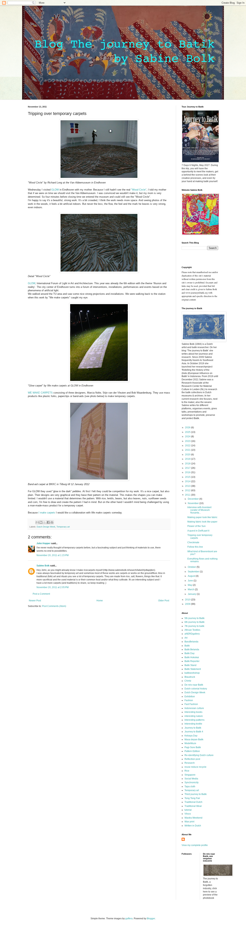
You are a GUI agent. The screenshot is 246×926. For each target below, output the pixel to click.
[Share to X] (45, 522)
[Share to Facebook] (48, 522)
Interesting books (193, 712)
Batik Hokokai (191, 657)
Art (185, 637)
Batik (187, 645)
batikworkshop (192, 673)
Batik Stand (190, 665)
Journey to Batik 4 (193, 731)
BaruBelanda (191, 641)
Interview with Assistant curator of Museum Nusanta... (199, 510)
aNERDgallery (192, 633)
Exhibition (189, 696)
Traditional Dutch (193, 802)
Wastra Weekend (193, 817)
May (190, 585)
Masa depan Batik (193, 739)
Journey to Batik (192, 727)
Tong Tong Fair (192, 798)
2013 (188, 486)
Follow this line (195, 547)
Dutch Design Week (46, 527)
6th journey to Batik (194, 622)
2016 (188, 472)
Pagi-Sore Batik (192, 747)
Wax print (189, 821)
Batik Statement (192, 669)
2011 (188, 495)
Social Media (191, 778)
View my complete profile (195, 845)
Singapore (189, 774)
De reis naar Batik (193, 684)
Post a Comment (41, 594)
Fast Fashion (191, 704)
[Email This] (37, 522)
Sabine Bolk (43, 565)
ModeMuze (190, 743)
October (192, 567)
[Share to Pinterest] (52, 522)
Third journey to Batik (195, 794)
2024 (188, 436)
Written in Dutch (192, 825)
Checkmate (193, 542)
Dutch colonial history (195, 688)
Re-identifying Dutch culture (199, 755)
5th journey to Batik (194, 618)
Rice (186, 770)
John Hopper (44, 543)
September (194, 571)
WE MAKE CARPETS (40, 392)
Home (99, 600)
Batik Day (189, 653)
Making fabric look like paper (202, 521)
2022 (188, 445)
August (192, 576)
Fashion (188, 700)
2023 (188, 441)
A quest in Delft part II (198, 530)
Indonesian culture (194, 708)
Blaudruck (189, 677)
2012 (188, 490)
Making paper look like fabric (202, 517)
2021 (188, 450)
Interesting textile (193, 723)
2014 (188, 481)
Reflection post (192, 759)
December (193, 499)
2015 (188, 477)
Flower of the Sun (196, 526)
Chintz (187, 680)
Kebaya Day (190, 735)
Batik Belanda (191, 649)
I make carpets (46, 512)
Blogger (151, 918)
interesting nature (193, 716)
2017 (188, 468)
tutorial (188, 810)
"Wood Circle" (138, 189)
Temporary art (63, 527)
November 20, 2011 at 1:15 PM (53, 555)
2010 (188, 599)
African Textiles (192, 630)
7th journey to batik (194, 626)
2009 (188, 604)
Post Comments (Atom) (54, 606)
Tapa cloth (189, 786)
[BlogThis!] (41, 522)
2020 (188, 454)
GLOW (55, 189)
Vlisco (187, 813)
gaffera (129, 918)
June (191, 580)
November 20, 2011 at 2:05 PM (53, 587)
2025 (188, 432)
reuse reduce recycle (195, 767)
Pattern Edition (192, 751)
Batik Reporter (191, 661)
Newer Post (35, 600)
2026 (188, 427)
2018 (188, 463)
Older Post (163, 600)
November (193, 503)
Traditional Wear (193, 806)
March (191, 589)
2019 (188, 459)
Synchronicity (191, 782)
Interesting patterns (194, 720)
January (192, 594)
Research (189, 763)
